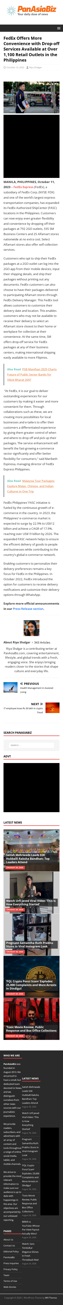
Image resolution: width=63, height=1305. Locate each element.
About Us (8, 1239)
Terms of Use (10, 1281)
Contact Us (9, 1245)
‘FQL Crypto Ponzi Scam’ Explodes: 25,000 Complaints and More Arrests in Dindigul (31, 985)
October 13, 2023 (15, 67)
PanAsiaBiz (10, 1064)
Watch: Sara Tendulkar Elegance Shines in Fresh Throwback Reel (30, 1251)
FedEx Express (23, 187)
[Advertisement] (31, 146)
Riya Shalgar (35, 67)
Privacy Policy (11, 1269)
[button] (58, 28)
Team (6, 1275)
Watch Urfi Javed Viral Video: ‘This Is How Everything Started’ (31, 902)
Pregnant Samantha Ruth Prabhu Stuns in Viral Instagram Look (29, 944)
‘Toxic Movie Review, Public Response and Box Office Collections (31, 1029)
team (17, 1084)
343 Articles (42, 642)
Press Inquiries (11, 1263)
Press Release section (28, 609)
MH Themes (51, 1297)
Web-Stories (10, 1287)
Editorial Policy (11, 1251)
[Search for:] (31, 745)
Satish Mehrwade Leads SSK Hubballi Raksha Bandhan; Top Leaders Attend (28, 858)
